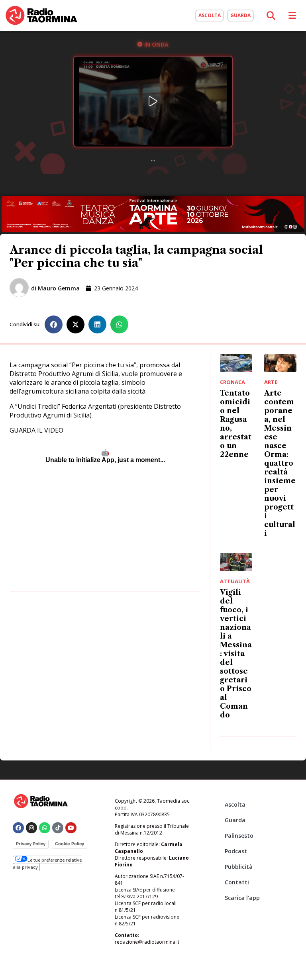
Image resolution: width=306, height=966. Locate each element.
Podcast (236, 851)
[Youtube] (70, 827)
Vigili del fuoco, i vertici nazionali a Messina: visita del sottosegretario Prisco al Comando (236, 653)
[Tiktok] (57, 827)
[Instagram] (31, 827)
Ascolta (235, 804)
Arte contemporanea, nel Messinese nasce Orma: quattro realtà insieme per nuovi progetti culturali (280, 463)
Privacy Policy (30, 843)
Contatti (237, 882)
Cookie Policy (69, 843)
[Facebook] (18, 827)
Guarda (235, 820)
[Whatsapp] (44, 827)
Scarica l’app (242, 897)
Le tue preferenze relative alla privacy (47, 863)
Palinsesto (239, 835)
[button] (54, 324)
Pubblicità (239, 866)
